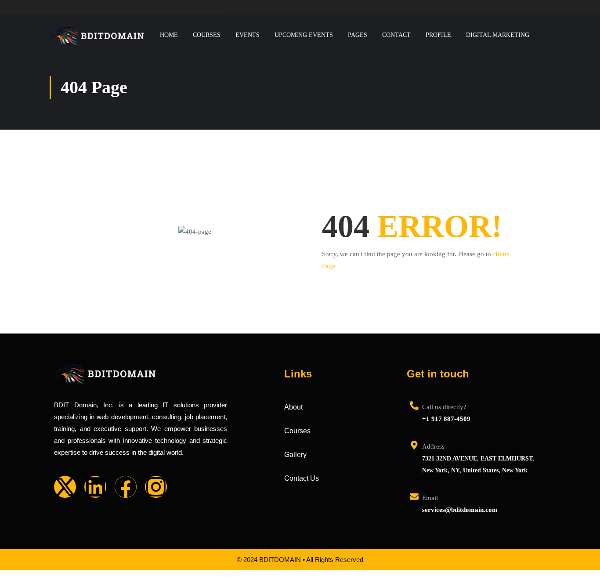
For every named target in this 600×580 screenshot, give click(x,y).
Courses (206, 35)
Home (169, 35)
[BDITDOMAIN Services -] (98, 35)
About (293, 407)
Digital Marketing (497, 35)
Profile (438, 35)
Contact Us (301, 478)
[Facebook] (126, 487)
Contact (396, 35)
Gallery (295, 454)
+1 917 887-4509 (446, 418)
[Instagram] (156, 487)
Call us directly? (444, 406)
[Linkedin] (95, 487)
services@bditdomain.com (460, 509)
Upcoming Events (304, 35)
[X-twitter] (65, 487)
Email (430, 497)
